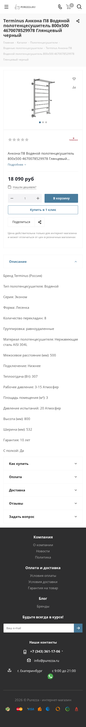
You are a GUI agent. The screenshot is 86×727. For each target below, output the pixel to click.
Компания (43, 537)
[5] (27, 140)
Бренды (43, 606)
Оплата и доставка (43, 567)
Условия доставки (43, 581)
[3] (19, 140)
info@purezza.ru (46, 660)
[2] (14, 140)
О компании (43, 545)
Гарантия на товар (43, 588)
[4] (23, 140)
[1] (10, 140)
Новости (43, 551)
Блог (43, 598)
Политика (43, 557)
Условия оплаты (43, 575)
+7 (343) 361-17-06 (45, 651)
